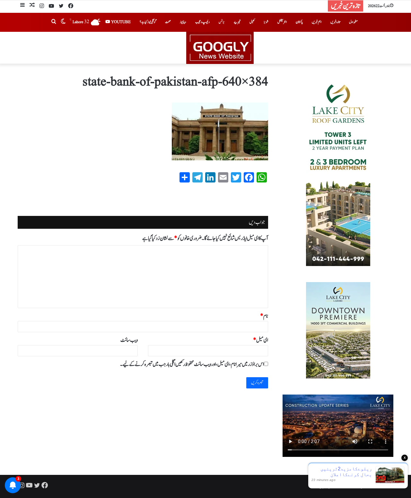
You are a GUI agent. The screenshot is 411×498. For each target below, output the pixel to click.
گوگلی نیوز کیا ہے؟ (148, 22)
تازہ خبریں (335, 22)
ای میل (260, 340)
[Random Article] (32, 6)
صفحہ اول (353, 22)
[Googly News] (205, 48)
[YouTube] (51, 6)
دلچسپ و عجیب (202, 22)
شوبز (266, 22)
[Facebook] (70, 6)
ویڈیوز (183, 22)
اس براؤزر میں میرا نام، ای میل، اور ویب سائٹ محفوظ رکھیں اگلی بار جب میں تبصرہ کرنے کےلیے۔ (192, 364)
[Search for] (53, 22)
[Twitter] (61, 6)
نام (264, 316)
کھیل (252, 22)
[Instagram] (42, 6)
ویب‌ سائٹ (129, 340)
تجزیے (237, 22)
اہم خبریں (316, 22)
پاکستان (299, 22)
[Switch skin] (63, 22)
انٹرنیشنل (282, 22)
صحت (168, 22)
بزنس (222, 22)
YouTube (120, 22)
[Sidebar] (22, 6)
